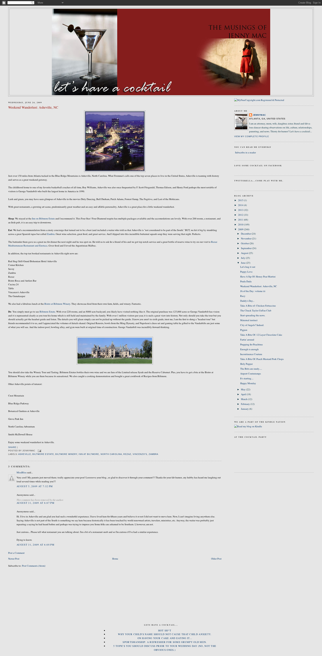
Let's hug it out (247, 266)
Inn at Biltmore (89, 454)
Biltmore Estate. (48, 311)
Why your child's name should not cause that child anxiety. (164, 634)
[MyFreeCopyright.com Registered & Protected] (259, 100)
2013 (241, 210)
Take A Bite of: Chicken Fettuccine (258, 305)
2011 (241, 219)
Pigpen (243, 330)
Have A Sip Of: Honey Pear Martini (258, 276)
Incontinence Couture (251, 354)
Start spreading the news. (252, 315)
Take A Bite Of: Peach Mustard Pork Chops (262, 359)
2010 (241, 224)
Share (12, 447)
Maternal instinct (249, 320)
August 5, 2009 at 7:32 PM (35, 486)
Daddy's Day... (247, 300)
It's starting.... (246, 378)
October (245, 243)
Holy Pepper (246, 364)
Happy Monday (248, 383)
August (245, 253)
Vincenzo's (140, 454)
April (244, 394)
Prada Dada (246, 281)
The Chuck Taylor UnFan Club (255, 310)
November (246, 238)
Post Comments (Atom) (33, 565)
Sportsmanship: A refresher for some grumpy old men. (165, 642)
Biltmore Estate (43, 454)
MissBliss (21, 472)
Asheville (24, 454)
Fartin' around (247, 339)
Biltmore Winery (66, 454)
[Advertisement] (161, 601)
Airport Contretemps (250, 373)
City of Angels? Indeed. (252, 325)
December (246, 233)
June (243, 262)
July (243, 258)
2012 (241, 214)
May (243, 389)
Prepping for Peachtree (251, 344)
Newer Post (13, 558)
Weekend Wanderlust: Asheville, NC (33, 107)
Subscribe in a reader (245, 152)
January (245, 408)
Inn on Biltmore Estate (43, 218)
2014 (241, 205)
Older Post (216, 558)
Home (115, 558)
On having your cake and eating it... (165, 638)
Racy (242, 296)
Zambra (51, 234)
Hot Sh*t (164, 630)
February (245, 404)
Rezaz (127, 454)
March (244, 399)
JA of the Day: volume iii (252, 291)
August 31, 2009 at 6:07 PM (35, 503)
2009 (241, 229)
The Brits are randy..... (251, 368)
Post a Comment (16, 553)
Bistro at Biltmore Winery (57, 303)
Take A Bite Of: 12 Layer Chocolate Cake (261, 334)
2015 (241, 200)
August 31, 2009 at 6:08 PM (35, 544)
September (246, 248)
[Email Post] (39, 450)
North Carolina (111, 454)
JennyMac (259, 115)
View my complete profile (251, 136)
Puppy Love (246, 271)
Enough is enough (249, 349)
